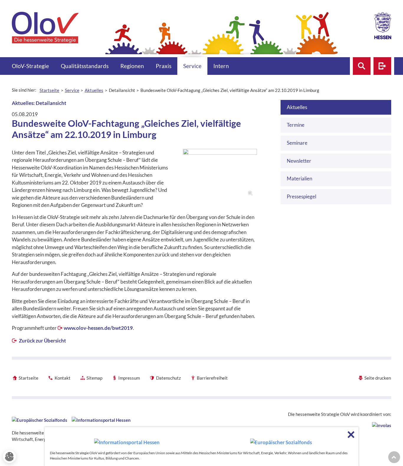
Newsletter (299, 161)
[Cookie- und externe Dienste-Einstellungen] (9, 456)
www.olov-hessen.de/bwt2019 (98, 328)
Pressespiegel (301, 196)
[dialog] (201, 446)
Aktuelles (297, 107)
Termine (295, 125)
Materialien (299, 178)
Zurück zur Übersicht (42, 340)
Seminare (297, 143)
